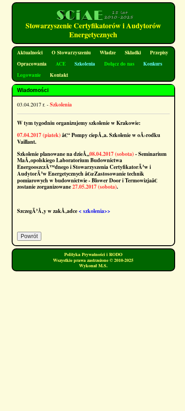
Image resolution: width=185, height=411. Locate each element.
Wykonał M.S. (93, 265)
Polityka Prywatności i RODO (93, 254)
